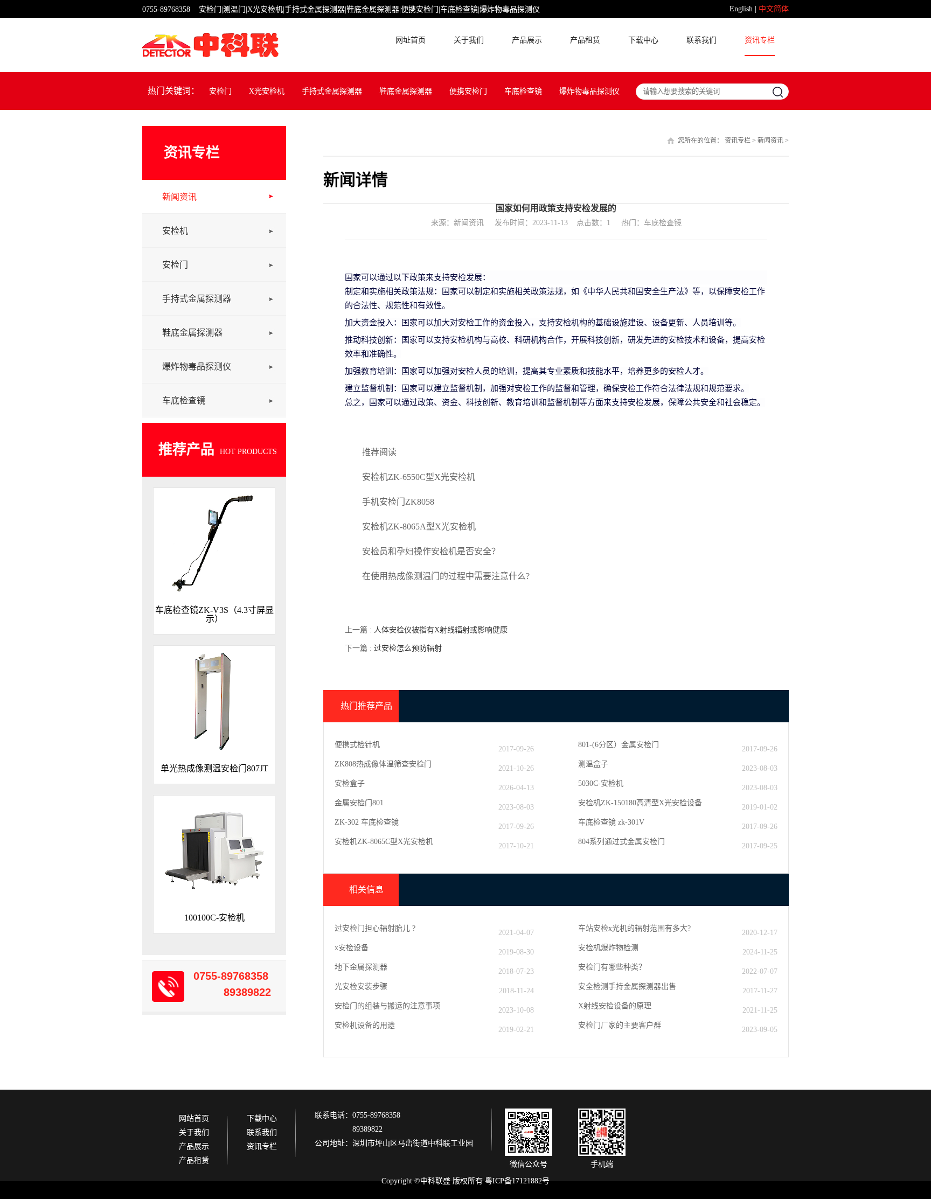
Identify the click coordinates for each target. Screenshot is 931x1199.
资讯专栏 (760, 40)
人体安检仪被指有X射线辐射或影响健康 (441, 630)
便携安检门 (468, 91)
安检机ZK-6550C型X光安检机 (418, 477)
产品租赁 (585, 40)
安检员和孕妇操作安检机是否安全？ (431, 551)
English (741, 9)
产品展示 (527, 40)
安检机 (175, 230)
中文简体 (774, 9)
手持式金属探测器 (332, 91)
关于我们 (469, 40)
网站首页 (194, 1119)
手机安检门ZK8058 (398, 501)
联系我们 (701, 40)
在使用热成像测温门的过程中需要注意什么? (446, 576)
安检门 (220, 91)
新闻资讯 (179, 196)
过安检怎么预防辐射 (408, 648)
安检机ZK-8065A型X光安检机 (419, 526)
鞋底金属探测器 (405, 91)
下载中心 (643, 40)
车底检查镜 (523, 91)
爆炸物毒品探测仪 (589, 91)
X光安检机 (266, 91)
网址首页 (410, 40)
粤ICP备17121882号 (517, 1181)
